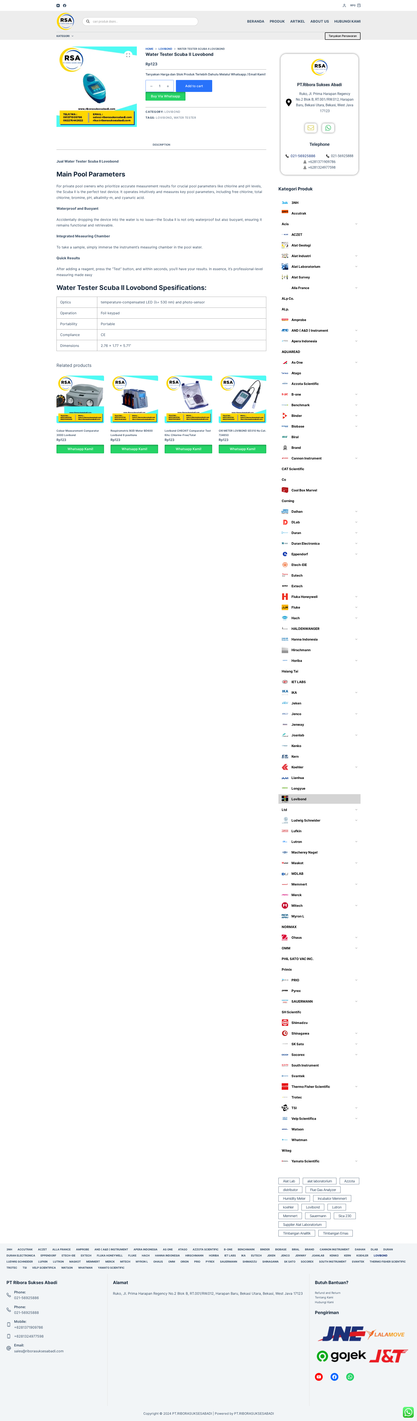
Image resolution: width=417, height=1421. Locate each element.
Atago (182, 1249)
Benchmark (246, 1249)
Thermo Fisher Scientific (388, 1261)
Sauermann (318, 1216)
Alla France (61, 1249)
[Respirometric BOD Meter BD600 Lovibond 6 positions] (134, 399)
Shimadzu (250, 1261)
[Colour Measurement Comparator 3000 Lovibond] (80, 399)
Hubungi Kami (347, 21)
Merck (110, 1261)
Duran (388, 1249)
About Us (319, 21)
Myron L (142, 1261)
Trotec (12, 1267)
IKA (243, 1255)
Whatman (85, 1267)
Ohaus (158, 1261)
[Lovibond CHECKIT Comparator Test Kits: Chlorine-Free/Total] (188, 399)
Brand (309, 1249)
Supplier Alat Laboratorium (302, 1224)
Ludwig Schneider (20, 1261)
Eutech (256, 1255)
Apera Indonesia (145, 1249)
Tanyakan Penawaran (343, 36)
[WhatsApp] (350, 1377)
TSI (25, 1267)
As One (168, 1249)
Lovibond (172, 111)
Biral (296, 1249)
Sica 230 (344, 1216)
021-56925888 (26, 1312)
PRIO (197, 1261)
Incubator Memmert (332, 1198)
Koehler (362, 1255)
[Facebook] (64, 5)
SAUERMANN (228, 1261)
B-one (228, 1249)
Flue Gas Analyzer (323, 1190)
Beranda (255, 21)
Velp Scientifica (44, 1267)
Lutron (336, 1207)
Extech (86, 1255)
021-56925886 (26, 1298)
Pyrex (210, 1261)
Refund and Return (328, 1293)
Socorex (307, 1261)
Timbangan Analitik (297, 1233)
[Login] (344, 5)
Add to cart (194, 86)
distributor (290, 1190)
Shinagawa (270, 1261)
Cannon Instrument (334, 1249)
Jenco (285, 1255)
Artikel (297, 21)
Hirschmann (194, 1255)
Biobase (280, 1249)
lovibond (164, 117)
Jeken (271, 1255)
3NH (9, 1249)
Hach (146, 1255)
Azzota (349, 1181)
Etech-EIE (68, 1255)
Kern (347, 1255)
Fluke (132, 1255)
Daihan (360, 1249)
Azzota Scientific (205, 1249)
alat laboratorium (319, 1181)
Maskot (75, 1261)
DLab (374, 1249)
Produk (277, 21)
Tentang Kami (324, 1297)
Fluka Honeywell (110, 1255)
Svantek (358, 1261)
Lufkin (43, 1261)
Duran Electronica (21, 1255)
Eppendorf (48, 1255)
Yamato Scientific (111, 1267)
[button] (165, 96)
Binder (265, 1249)
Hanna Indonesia (167, 1255)
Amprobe (82, 1249)
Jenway (300, 1255)
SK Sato (289, 1261)
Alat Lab (289, 1181)
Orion (184, 1261)
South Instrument (332, 1261)
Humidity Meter (294, 1198)
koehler (288, 1207)
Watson (67, 1267)
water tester (185, 117)
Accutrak (25, 1249)
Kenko (334, 1255)
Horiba (214, 1255)
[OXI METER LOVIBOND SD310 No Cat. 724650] (242, 399)
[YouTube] (58, 5)
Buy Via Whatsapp (165, 96)
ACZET (42, 1249)
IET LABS (230, 1255)
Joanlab (318, 1255)
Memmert (290, 1216)
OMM (171, 1261)
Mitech (125, 1261)
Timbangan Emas (335, 1233)
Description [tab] (161, 144)
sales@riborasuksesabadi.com (39, 1351)
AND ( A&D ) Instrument (111, 1249)
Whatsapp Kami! (80, 449)
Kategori (63, 36)
